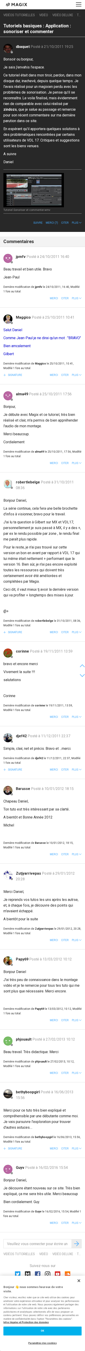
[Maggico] (7, 319)
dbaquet (23, 47)
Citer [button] (65, 222)
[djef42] (7, 737)
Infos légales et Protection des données (26, 1322)
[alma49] (7, 395)
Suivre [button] (38, 222)
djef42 (22, 736)
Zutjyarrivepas (29, 873)
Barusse (23, 789)
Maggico (24, 317)
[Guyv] (7, 1169)
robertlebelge (28, 482)
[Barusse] (7, 790)
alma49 (22, 394)
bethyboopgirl (28, 1092)
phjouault (24, 1039)
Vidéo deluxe (62, 15)
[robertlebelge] (7, 483)
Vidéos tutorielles (19, 15)
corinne (23, 651)
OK (42, 1330)
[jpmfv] (7, 258)
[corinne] (7, 653)
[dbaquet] (7, 48)
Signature (14, 375)
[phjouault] (7, 1041)
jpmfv (21, 256)
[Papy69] (7, 960)
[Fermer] (79, 1281)
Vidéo (43, 15)
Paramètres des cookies (42, 1343)
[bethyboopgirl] (7, 1093)
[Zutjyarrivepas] (7, 875)
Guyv (20, 1167)
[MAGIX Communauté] (16, 4)
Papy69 (22, 959)
